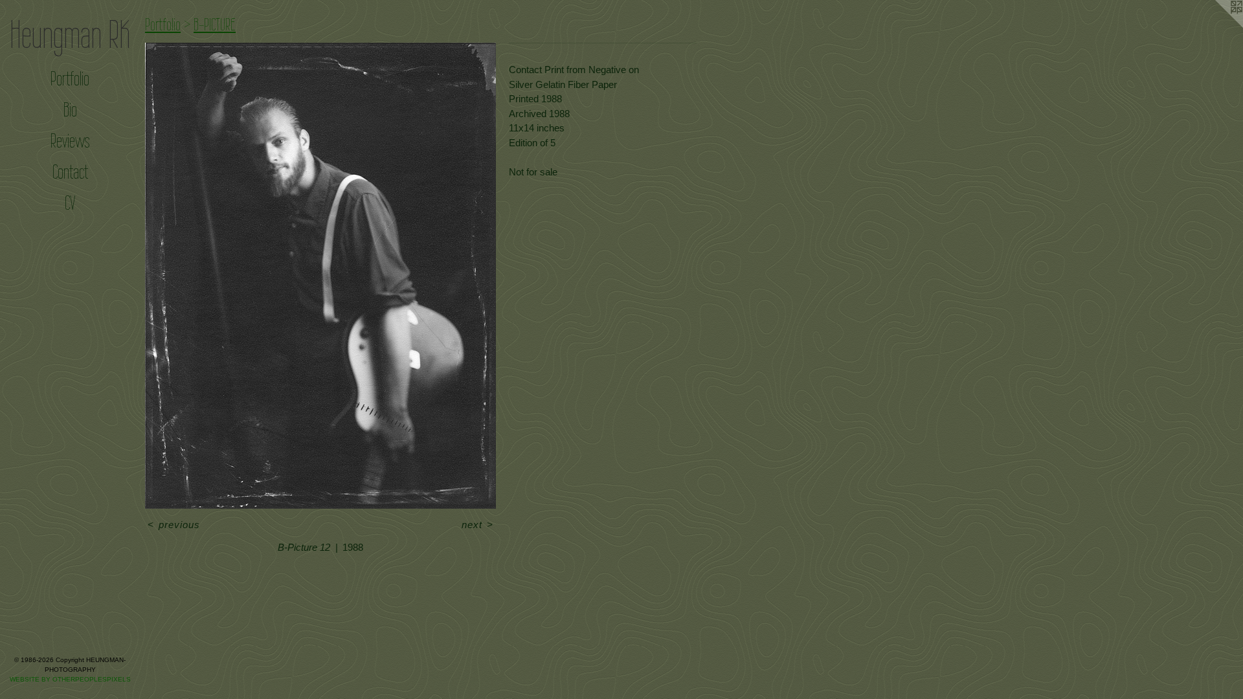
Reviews (70, 140)
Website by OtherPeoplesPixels (70, 679)
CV (70, 203)
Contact (70, 172)
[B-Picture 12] (320, 276)
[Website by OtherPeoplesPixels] (1217, 26)
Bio (70, 109)
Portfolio (69, 78)
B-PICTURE (215, 24)
